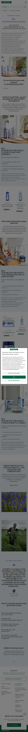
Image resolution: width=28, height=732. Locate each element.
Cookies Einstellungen (14, 373)
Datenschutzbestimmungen (12, 369)
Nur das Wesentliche (14, 380)
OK (14, 377)
